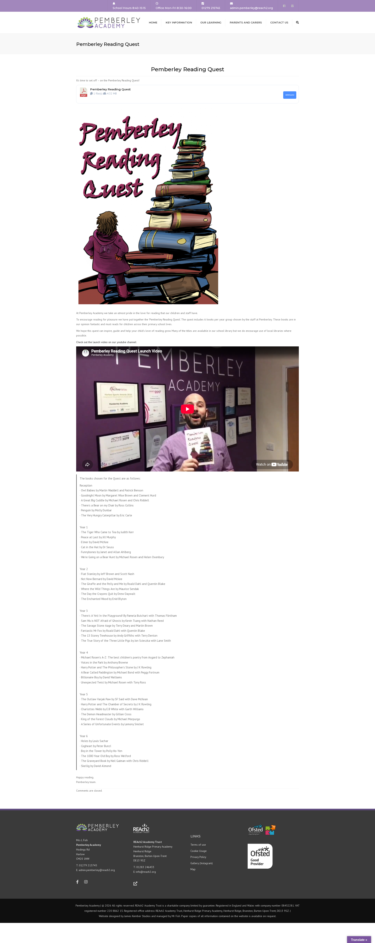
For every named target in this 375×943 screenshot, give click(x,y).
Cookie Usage (198, 851)
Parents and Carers (246, 22)
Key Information (179, 22)
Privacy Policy (198, 857)
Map (193, 869)
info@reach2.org (146, 872)
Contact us (279, 22)
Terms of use (198, 844)
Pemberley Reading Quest (110, 89)
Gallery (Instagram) (201, 863)
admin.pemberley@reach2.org (97, 870)
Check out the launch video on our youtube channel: (106, 342)
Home (153, 22)
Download (289, 95)
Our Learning (210, 22)
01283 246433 (145, 867)
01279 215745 (88, 865)
